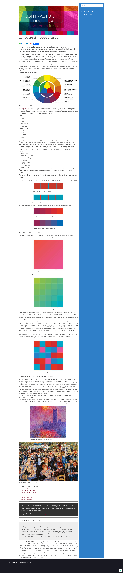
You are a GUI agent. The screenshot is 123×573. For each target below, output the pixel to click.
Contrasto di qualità (26, 497)
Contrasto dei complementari (29, 494)
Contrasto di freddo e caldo (28, 492)
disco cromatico (25, 108)
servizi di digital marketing (39, 514)
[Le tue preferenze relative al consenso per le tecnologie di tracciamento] (120, 570)
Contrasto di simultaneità (28, 496)
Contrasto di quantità (26, 499)
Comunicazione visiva (87, 11)
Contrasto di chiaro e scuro (28, 490)
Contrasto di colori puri (27, 489)
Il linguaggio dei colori (24, 40)
